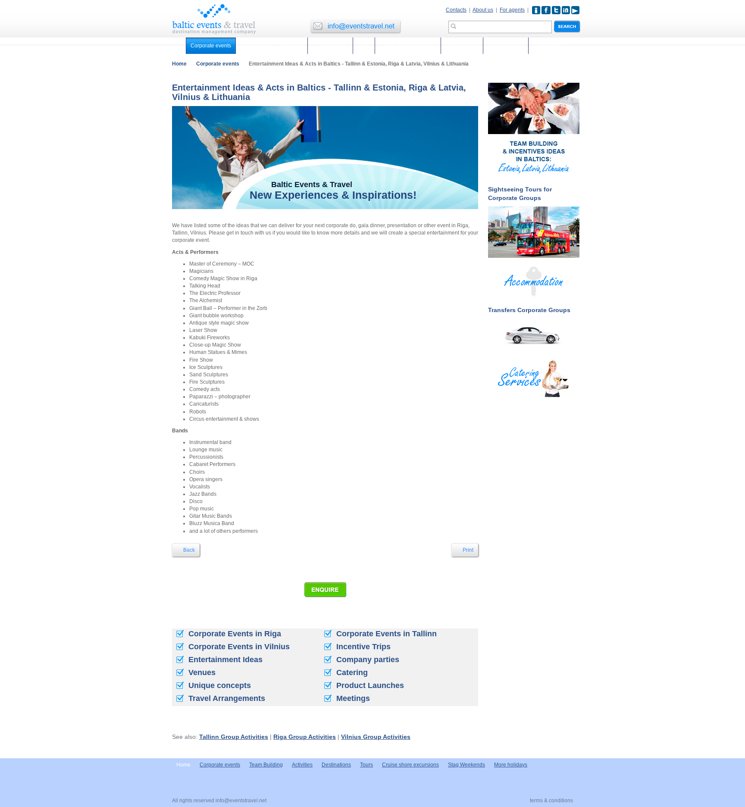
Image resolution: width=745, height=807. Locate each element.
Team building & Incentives (271, 46)
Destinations (547, 46)
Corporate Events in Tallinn (386, 633)
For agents (512, 10)
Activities (302, 765)
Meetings (353, 698)
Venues (202, 672)
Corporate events (211, 46)
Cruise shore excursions (407, 46)
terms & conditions (551, 801)
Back (188, 550)
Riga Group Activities (304, 736)
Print (467, 550)
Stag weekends (506, 46)
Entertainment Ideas (225, 659)
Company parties (367, 659)
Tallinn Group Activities (233, 736)
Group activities (330, 46)
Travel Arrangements (226, 698)
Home (179, 64)
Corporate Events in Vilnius (239, 646)
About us (483, 10)
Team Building (266, 765)
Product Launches (370, 685)
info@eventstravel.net (241, 801)
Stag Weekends (466, 765)
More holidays (462, 46)
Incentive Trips (363, 646)
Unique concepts (219, 685)
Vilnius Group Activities (375, 736)
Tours (363, 46)
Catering (352, 672)
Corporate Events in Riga (234, 633)
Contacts (456, 10)
